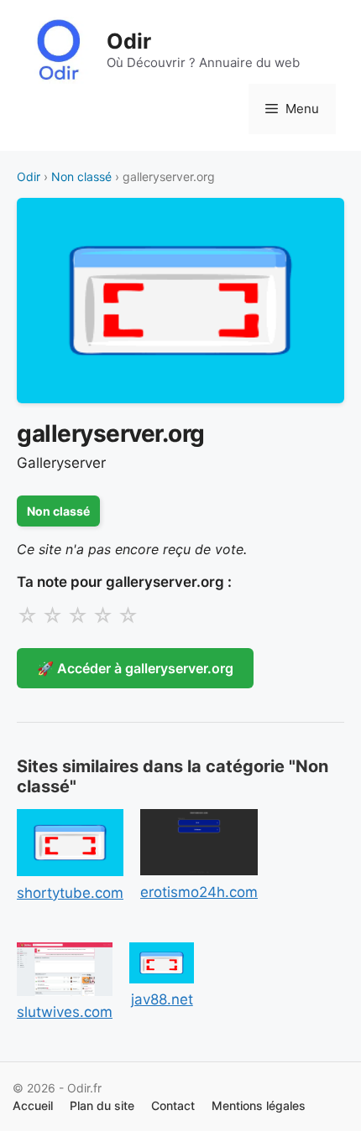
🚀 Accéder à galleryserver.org (135, 668)
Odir (129, 41)
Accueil (33, 1105)
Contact (173, 1105)
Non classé (81, 176)
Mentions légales (259, 1105)
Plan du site (102, 1105)
